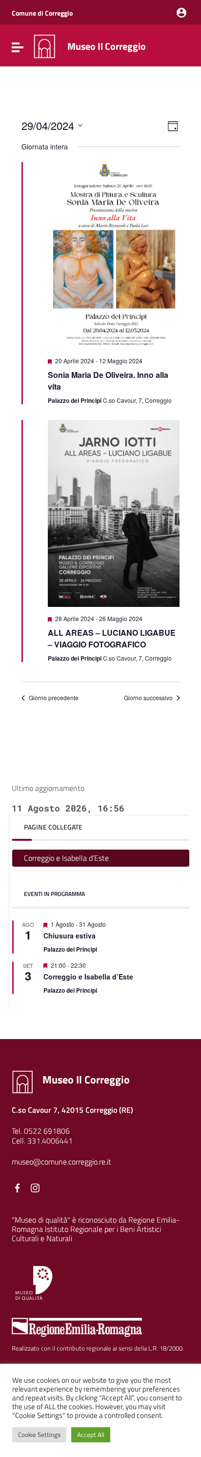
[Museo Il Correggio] (44, 45)
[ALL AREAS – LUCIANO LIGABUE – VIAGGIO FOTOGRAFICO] (114, 513)
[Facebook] (17, 1188)
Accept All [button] (90, 1434)
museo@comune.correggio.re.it (61, 1161)
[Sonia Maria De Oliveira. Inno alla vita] (114, 255)
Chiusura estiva (69, 935)
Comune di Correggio (42, 13)
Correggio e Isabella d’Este (66, 858)
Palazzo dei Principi (70, 949)
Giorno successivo (148, 698)
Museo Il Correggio (106, 46)
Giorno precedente (54, 698)
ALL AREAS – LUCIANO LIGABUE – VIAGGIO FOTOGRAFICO (112, 638)
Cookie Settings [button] (39, 1434)
